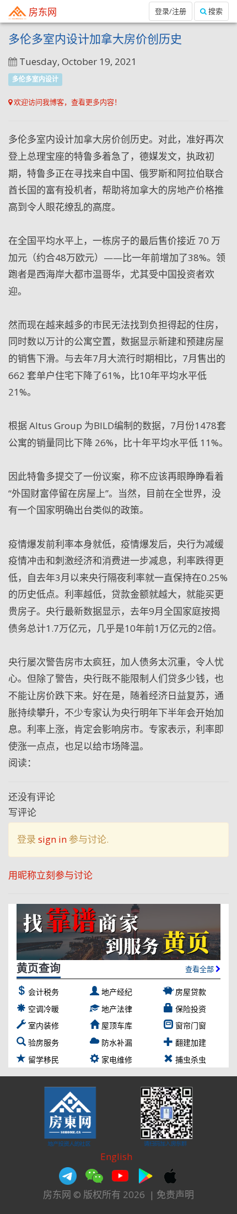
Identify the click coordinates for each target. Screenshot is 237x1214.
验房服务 (43, 1042)
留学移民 (43, 1059)
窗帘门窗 (190, 1025)
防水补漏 (116, 1042)
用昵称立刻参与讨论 (50, 875)
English (116, 1156)
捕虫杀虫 (190, 1059)
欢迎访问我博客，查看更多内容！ (66, 102)
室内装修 (43, 1025)
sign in (52, 839)
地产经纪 (116, 992)
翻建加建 (190, 1042)
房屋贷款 (190, 992)
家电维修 (116, 1059)
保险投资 (190, 1009)
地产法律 (116, 1009)
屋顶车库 (116, 1025)
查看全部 (200, 969)
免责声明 (175, 1194)
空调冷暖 (43, 1009)
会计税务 (43, 992)
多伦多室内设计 (35, 79)
